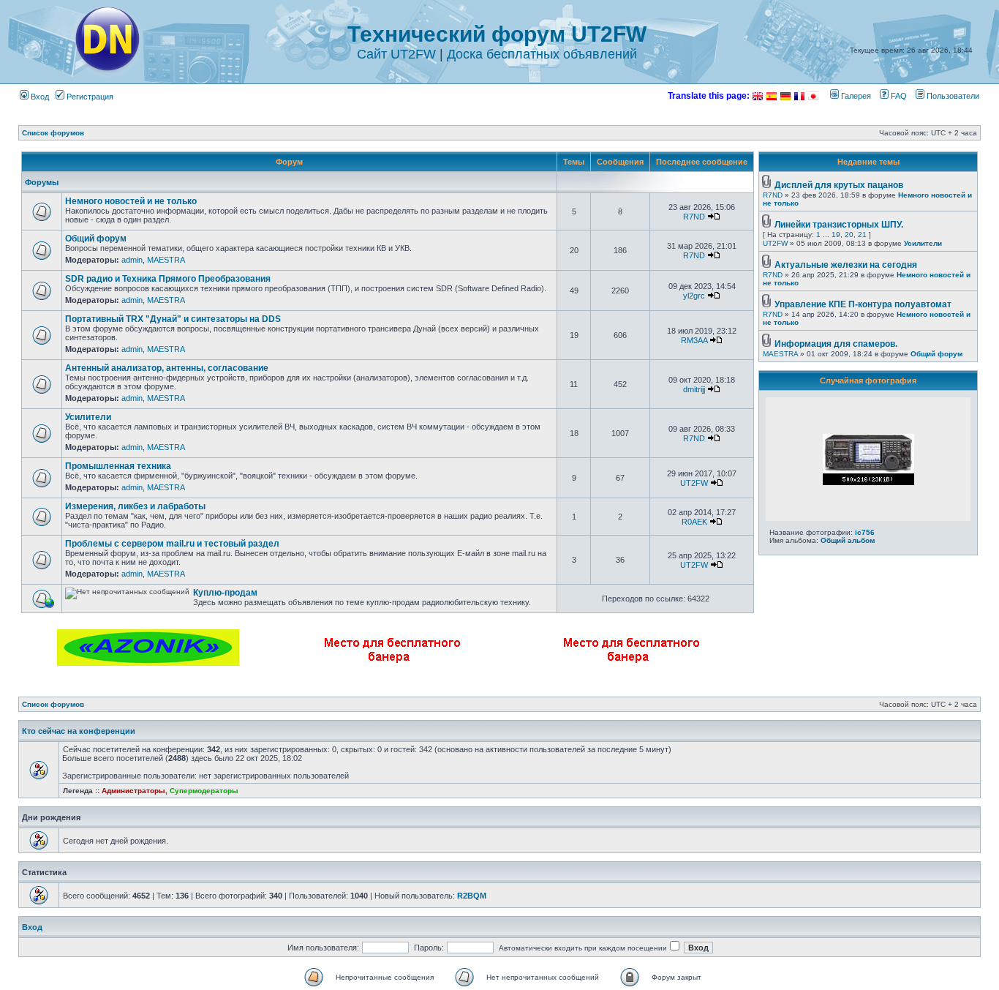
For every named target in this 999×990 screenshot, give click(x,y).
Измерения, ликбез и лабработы (135, 506)
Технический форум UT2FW (496, 34)
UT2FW (694, 483)
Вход (39, 96)
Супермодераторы (204, 791)
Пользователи (951, 95)
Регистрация (88, 96)
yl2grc (694, 295)
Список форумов (53, 133)
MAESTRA (166, 259)
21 (862, 234)
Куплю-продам (225, 593)
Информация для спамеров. (835, 344)
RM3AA (694, 340)
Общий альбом (848, 540)
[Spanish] (771, 95)
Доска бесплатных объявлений (542, 54)
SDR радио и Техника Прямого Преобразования (168, 279)
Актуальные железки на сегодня (845, 265)
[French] (799, 95)
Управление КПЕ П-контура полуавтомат (862, 304)
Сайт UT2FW (396, 54)
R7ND (694, 216)
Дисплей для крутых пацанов (838, 185)
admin (132, 259)
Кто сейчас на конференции (78, 731)
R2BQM (471, 895)
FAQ (898, 95)
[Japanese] (813, 95)
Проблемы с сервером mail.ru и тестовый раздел (172, 544)
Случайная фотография (868, 380)
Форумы (42, 182)
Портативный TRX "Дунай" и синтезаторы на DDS (173, 319)
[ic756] (868, 482)
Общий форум (96, 238)
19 (836, 234)
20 (849, 234)
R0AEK (694, 521)
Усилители (88, 417)
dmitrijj (694, 389)
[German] (785, 95)
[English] (758, 95)
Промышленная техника (118, 466)
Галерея (855, 95)
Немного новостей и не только (131, 201)
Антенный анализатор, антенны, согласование (166, 368)
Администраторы (133, 791)
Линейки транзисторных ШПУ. (838, 225)
